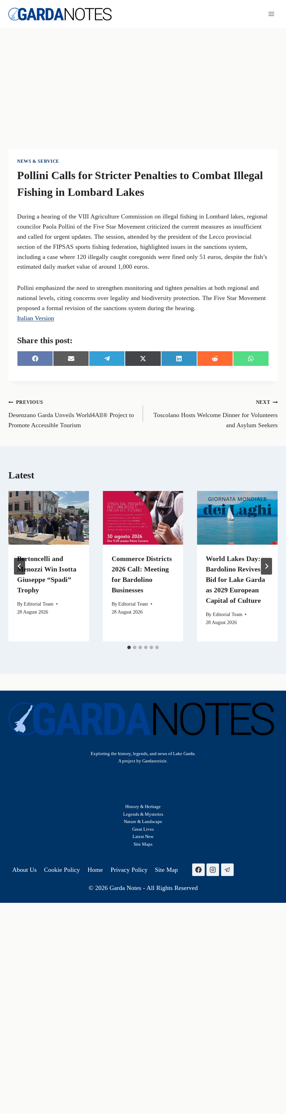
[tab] (129, 647)
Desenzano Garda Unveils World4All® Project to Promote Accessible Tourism (71, 414)
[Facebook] (198, 869)
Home (95, 869)
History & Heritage (143, 806)
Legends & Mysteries (143, 814)
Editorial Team (38, 604)
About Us (24, 869)
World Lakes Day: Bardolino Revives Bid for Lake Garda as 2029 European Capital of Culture (235, 579)
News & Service (38, 161)
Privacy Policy (129, 869)
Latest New (143, 836)
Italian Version (35, 318)
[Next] (266, 566)
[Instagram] (212, 869)
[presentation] (48, 518)
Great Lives (143, 829)
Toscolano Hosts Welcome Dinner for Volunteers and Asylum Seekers (215, 414)
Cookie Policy (62, 869)
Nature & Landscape (143, 821)
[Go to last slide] (19, 566)
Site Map (142, 844)
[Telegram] (227, 869)
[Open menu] (271, 13)
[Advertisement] (143, 80)
